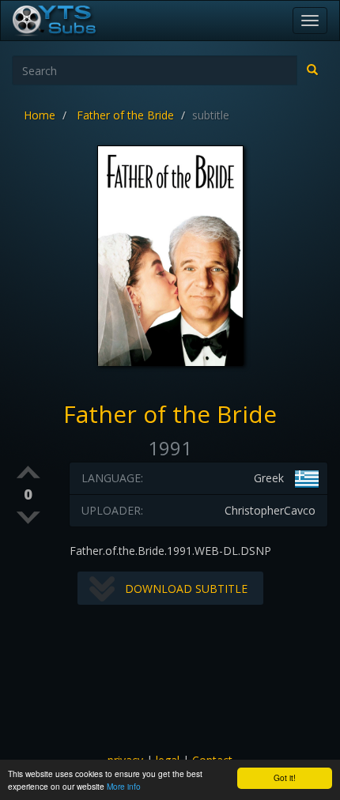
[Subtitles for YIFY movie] (72, 20)
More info (124, 786)
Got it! (285, 777)
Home (39, 115)
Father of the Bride (125, 115)
